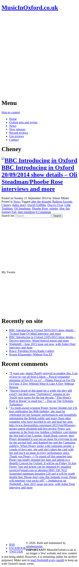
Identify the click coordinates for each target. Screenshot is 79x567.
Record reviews (18, 132)
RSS (12, 544)
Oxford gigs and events (23, 122)
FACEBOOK (17, 548)
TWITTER (16, 551)
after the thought (41, 201)
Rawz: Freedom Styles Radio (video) (31, 351)
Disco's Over (55, 205)
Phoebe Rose (40, 208)
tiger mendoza (26, 212)
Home (13, 119)
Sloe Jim (64, 208)
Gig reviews (16, 136)
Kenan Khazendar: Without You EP (30, 354)
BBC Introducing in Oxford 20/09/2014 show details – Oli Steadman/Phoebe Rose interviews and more (39, 178)
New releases (17, 129)
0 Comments (43, 212)
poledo (53, 208)
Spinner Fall (9, 212)
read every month (47, 560)
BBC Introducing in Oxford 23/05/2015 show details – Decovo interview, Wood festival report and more (42, 339)
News (12, 125)
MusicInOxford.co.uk (30, 7)
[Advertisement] (39, 55)
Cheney (6, 205)
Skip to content (11, 112)
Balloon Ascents (62, 201)
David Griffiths (36, 205)
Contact (14, 139)
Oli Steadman (22, 208)
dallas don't (19, 205)
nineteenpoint (34, 546)
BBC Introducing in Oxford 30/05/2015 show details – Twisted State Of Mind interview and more (42, 332)
